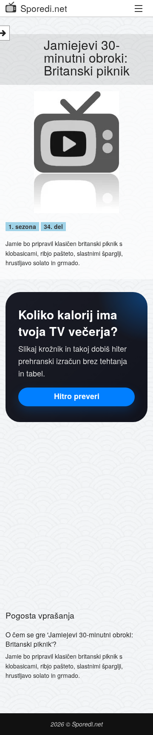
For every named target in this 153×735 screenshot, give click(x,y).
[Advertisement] (76, 511)
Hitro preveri (76, 396)
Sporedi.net (43, 8)
